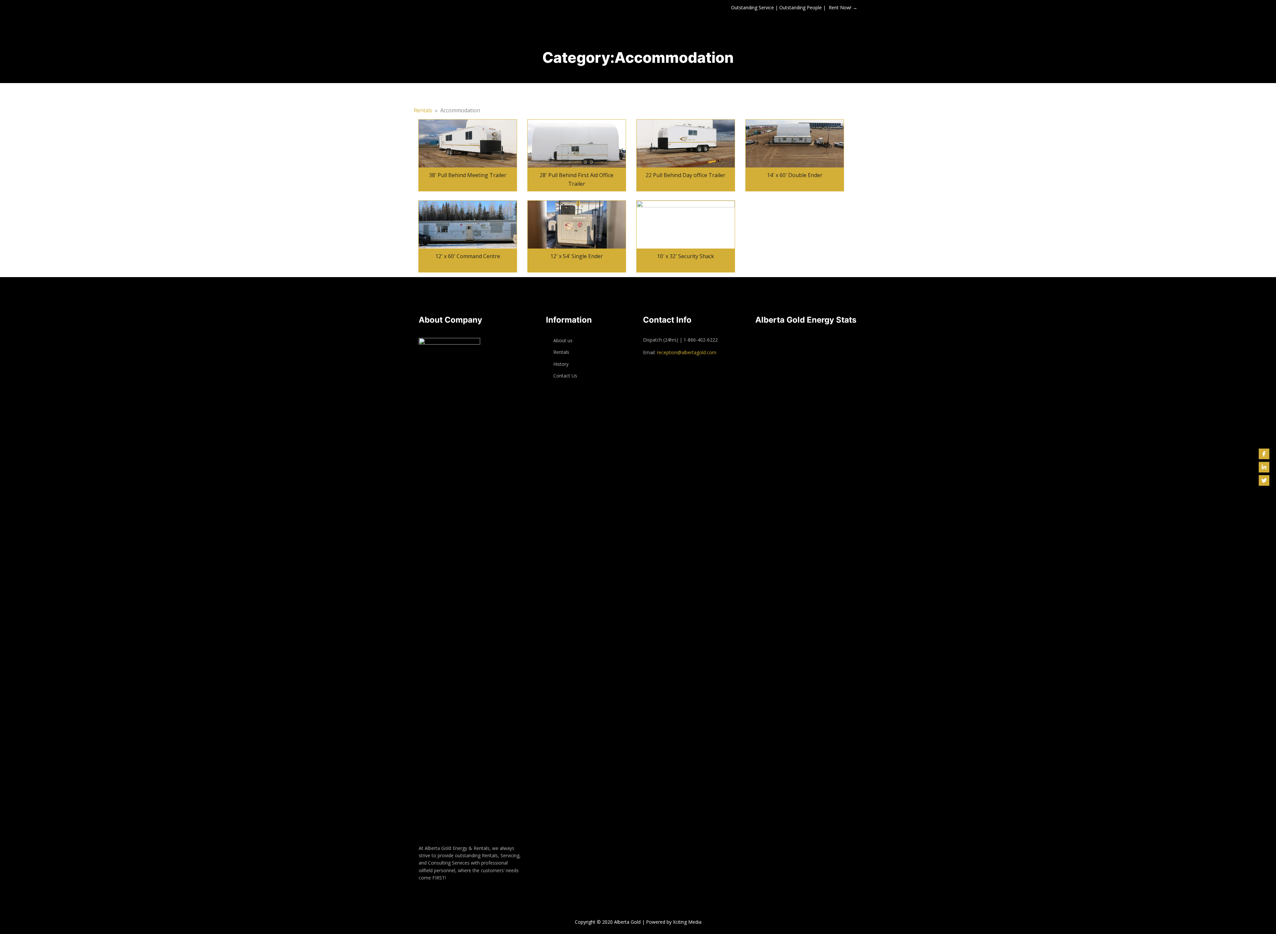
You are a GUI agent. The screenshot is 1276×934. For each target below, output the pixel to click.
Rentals (423, 110)
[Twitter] (1264, 480)
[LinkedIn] (1264, 467)
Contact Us (565, 375)
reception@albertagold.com (686, 352)
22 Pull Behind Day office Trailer (685, 175)
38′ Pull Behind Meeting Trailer (467, 175)
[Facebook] (1264, 454)
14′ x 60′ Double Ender (794, 175)
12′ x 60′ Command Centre (467, 256)
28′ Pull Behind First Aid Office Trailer (576, 179)
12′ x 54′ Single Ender (576, 256)
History (561, 364)
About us (563, 340)
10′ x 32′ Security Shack (685, 256)
